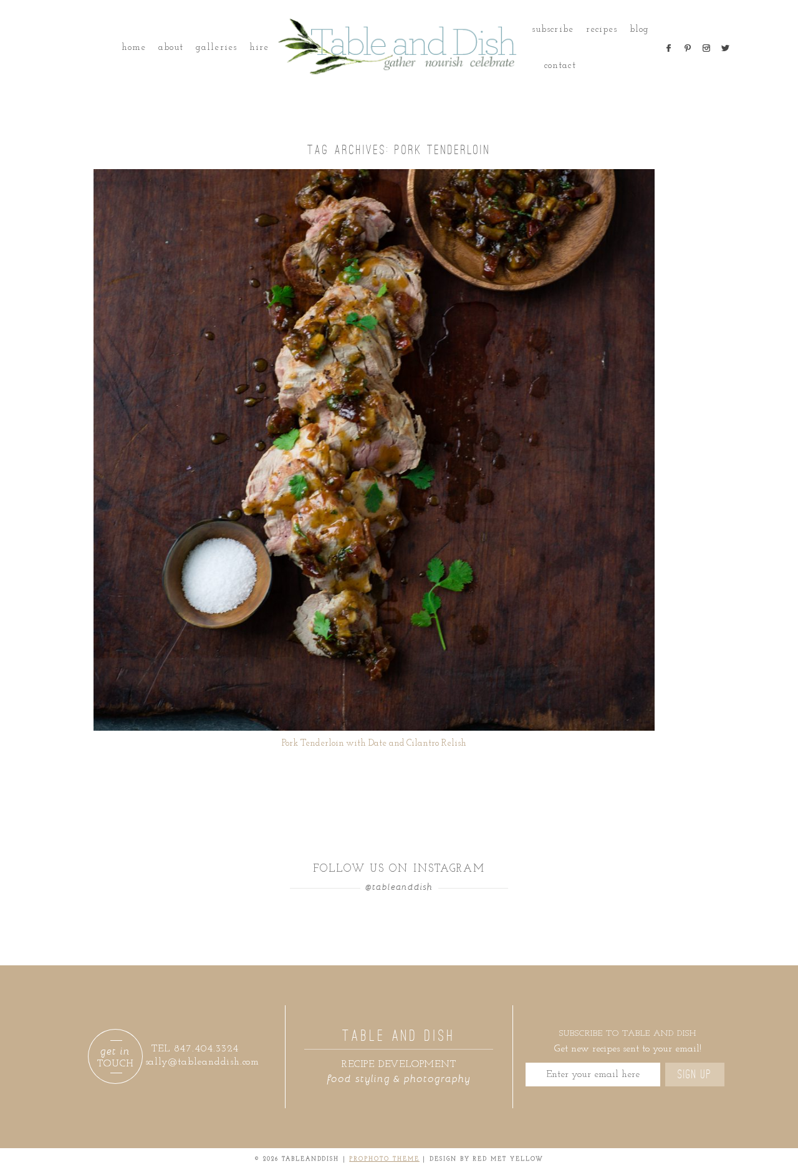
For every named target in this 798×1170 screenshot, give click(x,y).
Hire (259, 47)
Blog (639, 29)
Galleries (216, 47)
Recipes (601, 29)
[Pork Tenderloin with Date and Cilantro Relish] (374, 450)
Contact (559, 66)
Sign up (695, 1074)
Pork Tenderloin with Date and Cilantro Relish (374, 743)
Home (134, 47)
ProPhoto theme (384, 1159)
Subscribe (552, 29)
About (170, 47)
